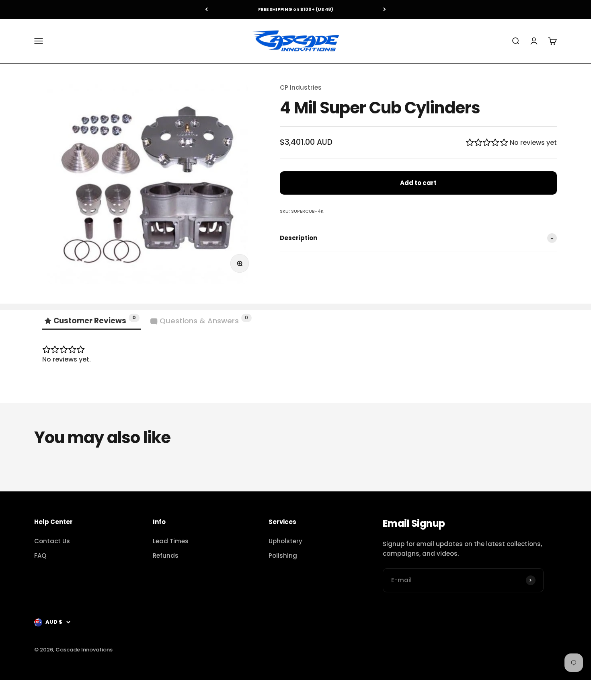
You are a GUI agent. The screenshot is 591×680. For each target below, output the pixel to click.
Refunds (166, 555)
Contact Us (52, 541)
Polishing (283, 555)
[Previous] (206, 9)
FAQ (40, 555)
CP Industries (301, 87)
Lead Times (171, 541)
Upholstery (285, 541)
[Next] (384, 9)
